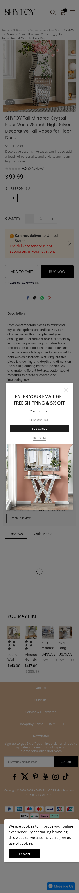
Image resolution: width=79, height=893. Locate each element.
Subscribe (39, 428)
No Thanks (39, 437)
